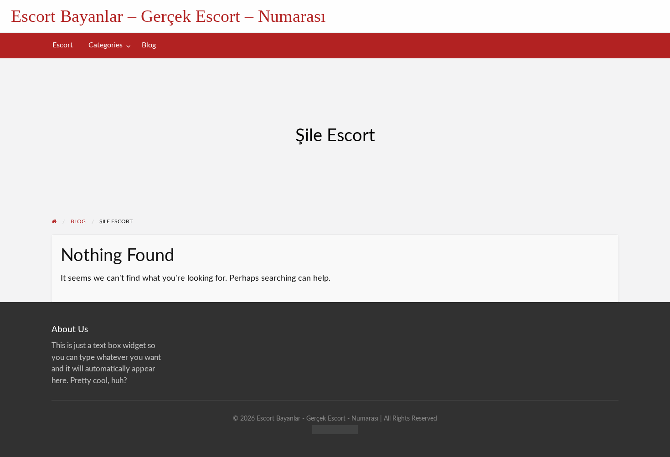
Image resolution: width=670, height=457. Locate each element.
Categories (105, 45)
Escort (62, 45)
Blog (149, 45)
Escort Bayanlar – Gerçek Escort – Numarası (168, 16)
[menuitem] (63, 45)
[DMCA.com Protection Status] (335, 429)
